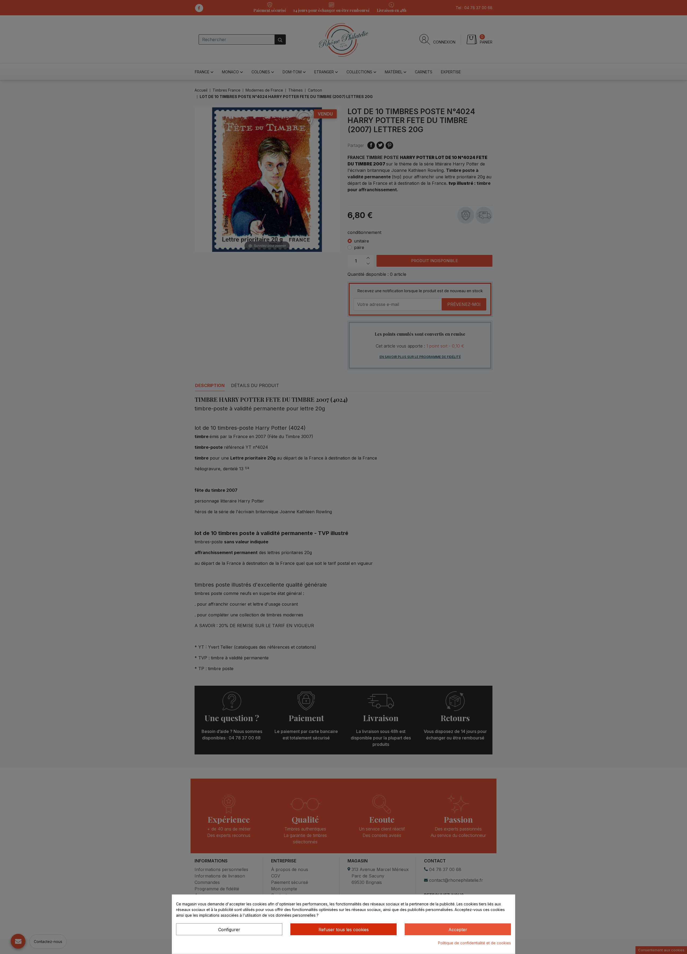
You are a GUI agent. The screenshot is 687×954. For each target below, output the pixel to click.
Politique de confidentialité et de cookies (474, 943)
